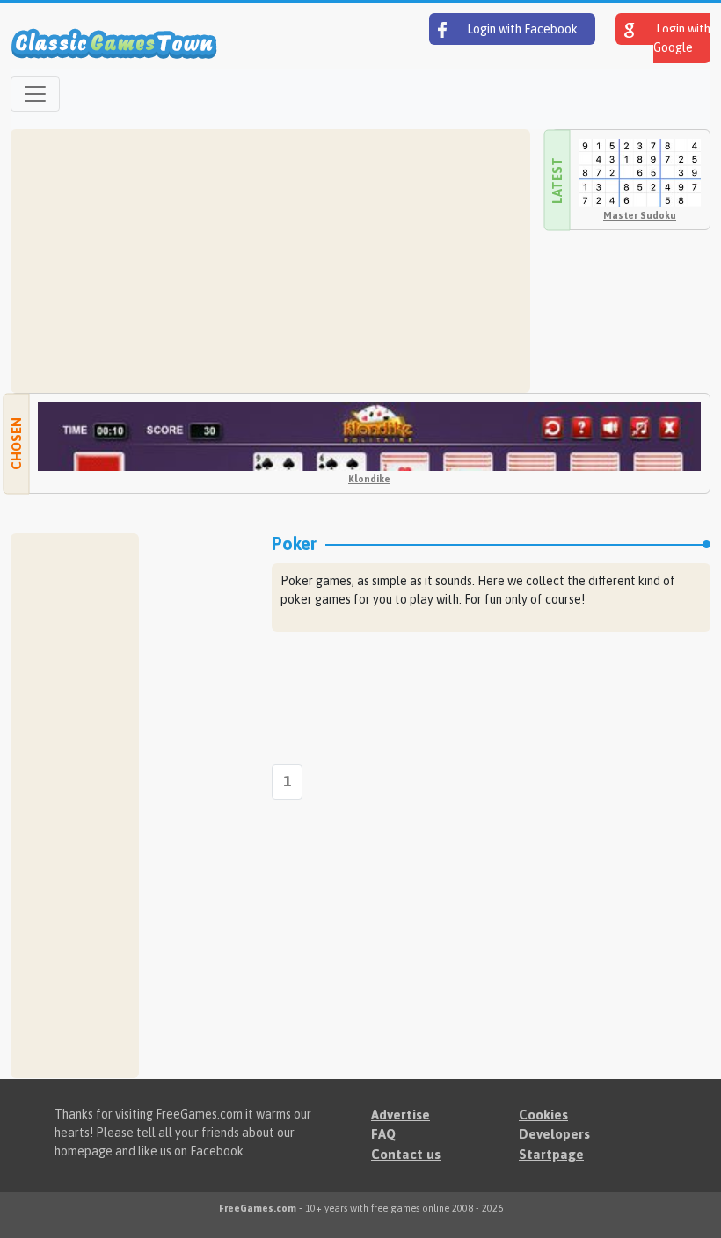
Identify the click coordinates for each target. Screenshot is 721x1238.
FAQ (383, 1133)
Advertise (400, 1114)
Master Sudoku (639, 215)
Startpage (551, 1154)
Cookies (543, 1114)
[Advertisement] (270, 261)
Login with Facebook (521, 29)
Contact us (406, 1154)
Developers (554, 1133)
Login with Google (681, 38)
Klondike (369, 479)
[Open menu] (35, 94)
